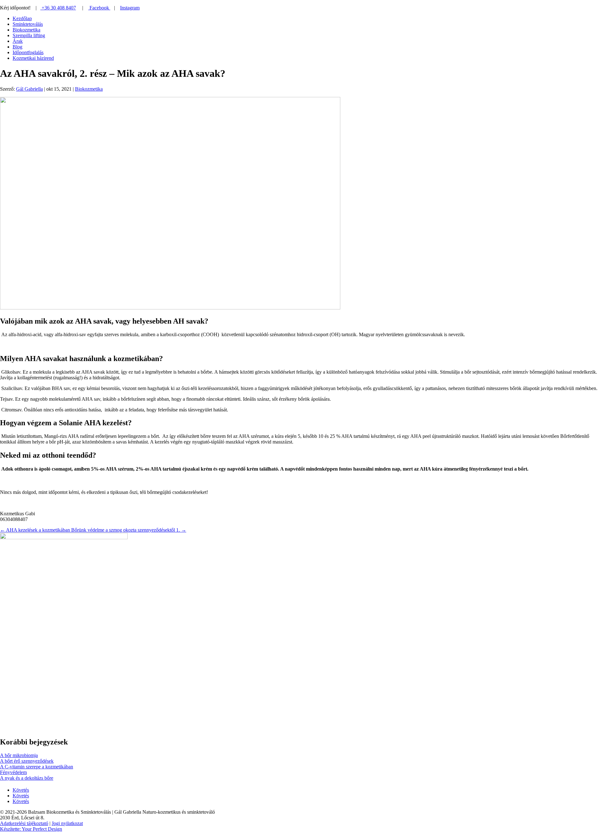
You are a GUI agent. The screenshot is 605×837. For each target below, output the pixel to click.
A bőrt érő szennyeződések (27, 761)
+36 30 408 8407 (58, 7)
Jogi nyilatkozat (67, 823)
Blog (17, 46)
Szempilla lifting (29, 35)
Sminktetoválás (28, 24)
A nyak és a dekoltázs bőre (26, 778)
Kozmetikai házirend (33, 58)
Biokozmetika (26, 29)
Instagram (130, 7)
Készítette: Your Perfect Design (31, 829)
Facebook (99, 7)
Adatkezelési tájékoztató (24, 823)
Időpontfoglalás (28, 52)
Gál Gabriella (29, 89)
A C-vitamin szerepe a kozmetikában (36, 766)
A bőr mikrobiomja (19, 755)
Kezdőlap (22, 18)
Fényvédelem (13, 772)
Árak (18, 41)
